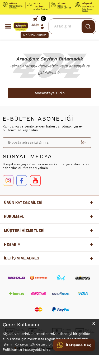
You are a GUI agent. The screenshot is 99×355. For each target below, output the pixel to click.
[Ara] (88, 26)
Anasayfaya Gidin (50, 93)
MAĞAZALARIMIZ (34, 35)
